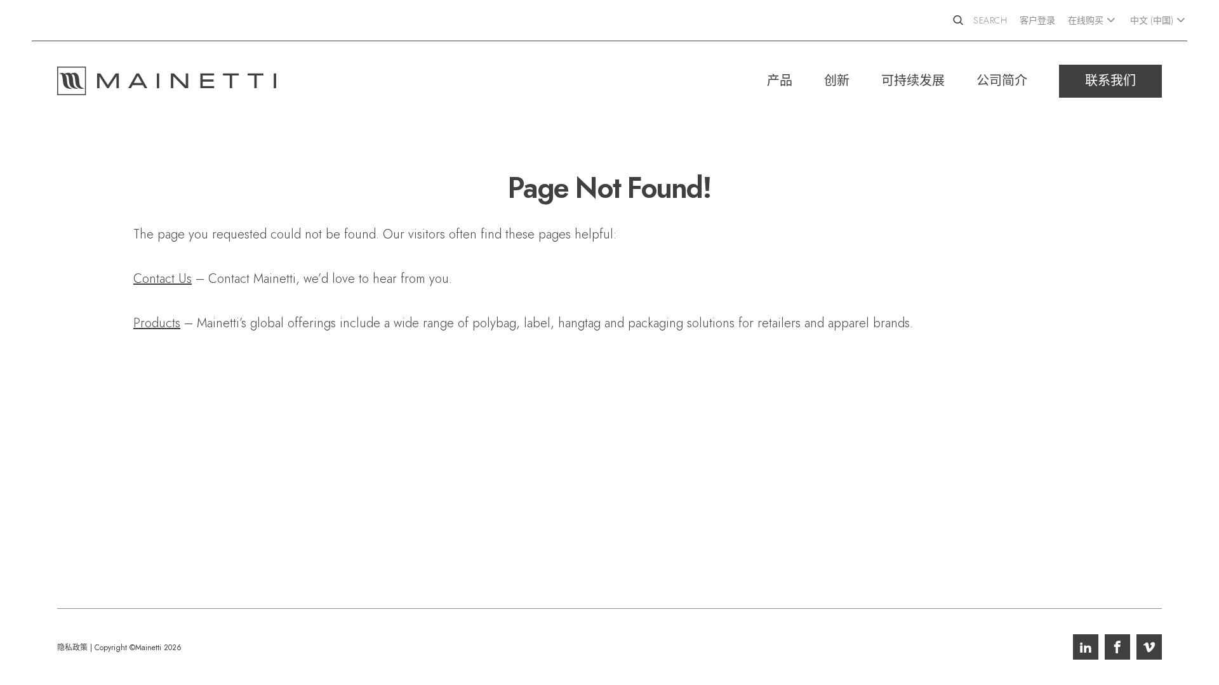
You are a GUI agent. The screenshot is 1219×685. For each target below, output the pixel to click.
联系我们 (1110, 81)
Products (156, 323)
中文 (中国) (1151, 20)
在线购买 (1085, 20)
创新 (836, 81)
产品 (779, 81)
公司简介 (1001, 81)
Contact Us (162, 279)
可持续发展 (913, 81)
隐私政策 (72, 647)
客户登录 (1037, 20)
